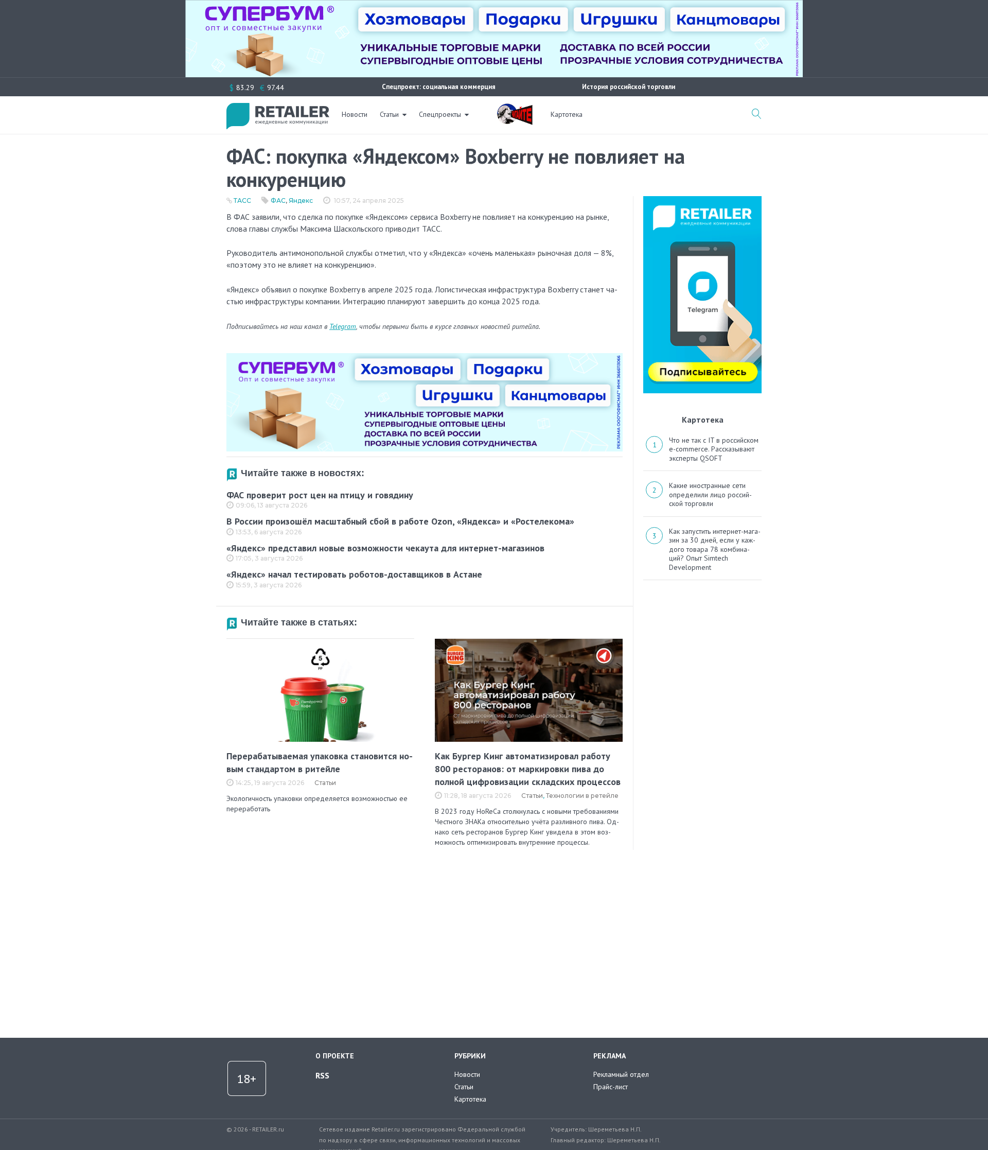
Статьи (389, 114)
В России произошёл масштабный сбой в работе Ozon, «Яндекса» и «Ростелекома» (400, 521)
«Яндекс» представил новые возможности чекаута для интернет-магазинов (385, 548)
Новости (354, 114)
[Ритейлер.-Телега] (702, 199)
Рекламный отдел (621, 1074)
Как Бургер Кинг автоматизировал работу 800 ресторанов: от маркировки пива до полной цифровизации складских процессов (528, 769)
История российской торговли (628, 86)
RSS (322, 1075)
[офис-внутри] (424, 357)
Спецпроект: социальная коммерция (439, 86)
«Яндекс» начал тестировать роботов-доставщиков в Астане (354, 574)
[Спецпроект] (515, 108)
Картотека (567, 114)
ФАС (278, 200)
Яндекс (301, 200)
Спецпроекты (440, 114)
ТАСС (242, 200)
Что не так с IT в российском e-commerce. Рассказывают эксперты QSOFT (713, 449)
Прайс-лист (610, 1086)
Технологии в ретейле (582, 795)
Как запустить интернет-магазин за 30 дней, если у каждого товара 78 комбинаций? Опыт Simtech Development (715, 549)
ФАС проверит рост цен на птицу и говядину (319, 495)
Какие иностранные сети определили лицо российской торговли (710, 494)
